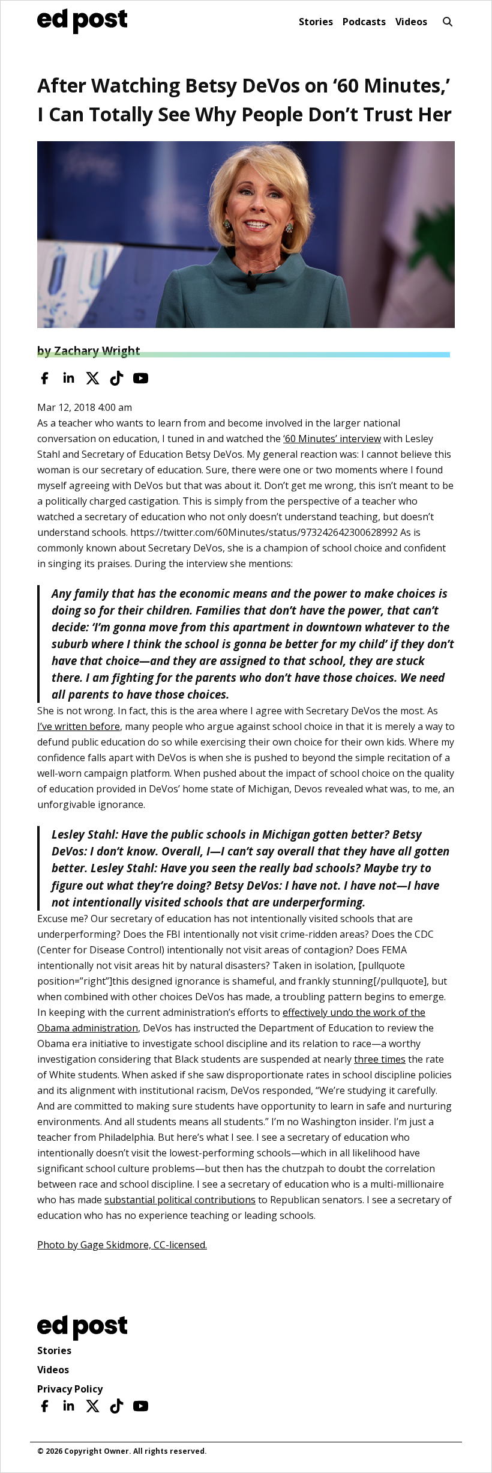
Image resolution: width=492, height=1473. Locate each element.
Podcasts (364, 21)
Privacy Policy (70, 1389)
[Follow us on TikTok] (116, 378)
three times (380, 1059)
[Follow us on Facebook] (44, 378)
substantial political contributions (180, 1199)
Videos (411, 21)
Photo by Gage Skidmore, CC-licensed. (122, 1244)
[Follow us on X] (92, 378)
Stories (316, 21)
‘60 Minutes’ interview (332, 438)
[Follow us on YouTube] (140, 378)
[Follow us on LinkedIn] (68, 378)
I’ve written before (78, 726)
